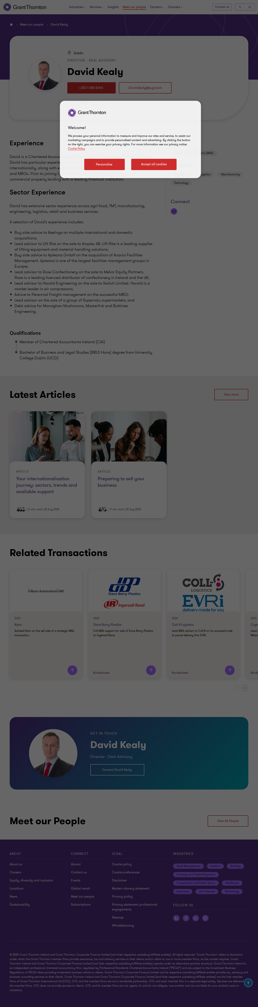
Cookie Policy (76, 149)
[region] (130, 139)
